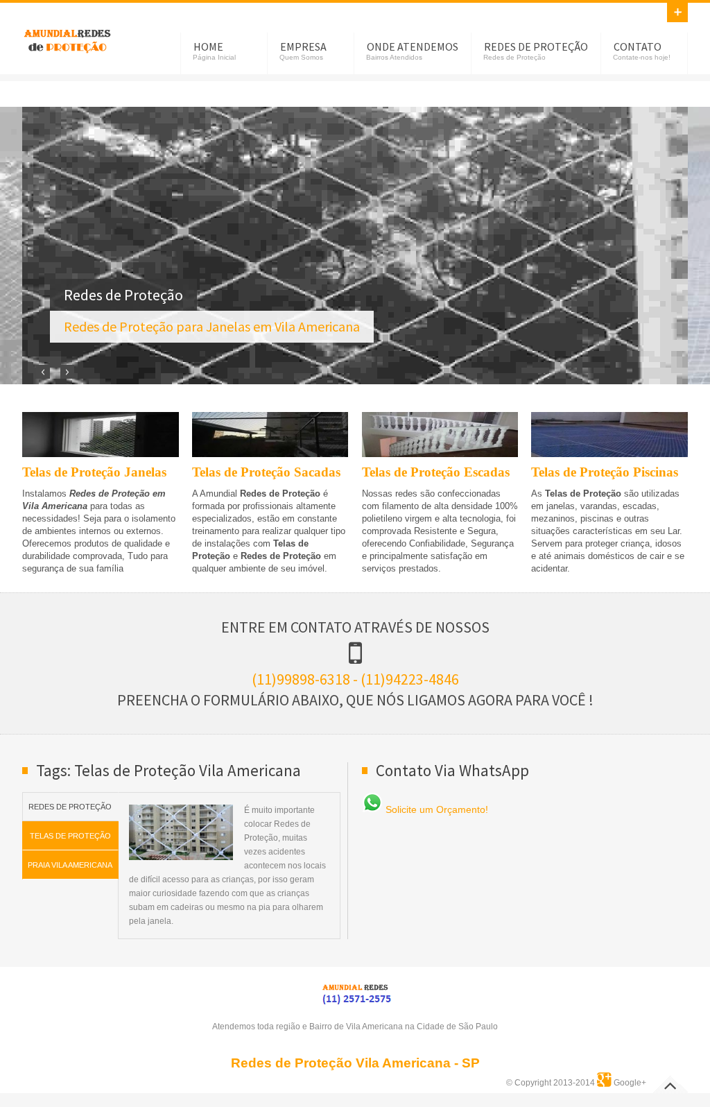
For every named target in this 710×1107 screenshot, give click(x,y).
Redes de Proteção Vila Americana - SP (355, 1063)
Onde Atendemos (412, 46)
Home (208, 46)
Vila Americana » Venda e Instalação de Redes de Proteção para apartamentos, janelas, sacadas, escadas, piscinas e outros (67, 39)
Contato (637, 46)
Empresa (303, 46)
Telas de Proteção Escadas (436, 472)
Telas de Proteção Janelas (94, 472)
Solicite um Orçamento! (435, 809)
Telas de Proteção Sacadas (266, 472)
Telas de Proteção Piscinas (604, 472)
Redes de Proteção (536, 46)
